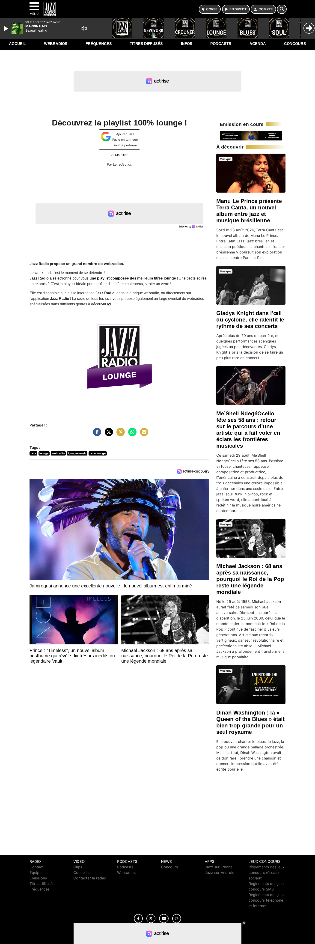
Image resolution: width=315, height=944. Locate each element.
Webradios (55, 44)
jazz (33, 453)
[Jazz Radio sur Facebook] (138, 918)
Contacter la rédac (89, 878)
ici (109, 304)
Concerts (81, 872)
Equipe (36, 872)
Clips (77, 867)
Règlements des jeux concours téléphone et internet (267, 900)
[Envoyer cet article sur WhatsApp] (131, 434)
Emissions (38, 878)
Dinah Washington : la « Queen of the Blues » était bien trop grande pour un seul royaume (250, 722)
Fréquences (99, 44)
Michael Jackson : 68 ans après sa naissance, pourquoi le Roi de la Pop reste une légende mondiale (250, 579)
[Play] (6, 28)
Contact (37, 867)
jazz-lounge (98, 453)
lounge (43, 453)
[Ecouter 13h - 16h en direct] (251, 135)
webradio (58, 453)
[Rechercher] (282, 9)
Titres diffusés (146, 44)
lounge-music (77, 453)
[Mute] (84, 28)
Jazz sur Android (220, 872)
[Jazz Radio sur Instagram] (176, 918)
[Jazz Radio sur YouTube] (164, 918)
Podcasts (220, 44)
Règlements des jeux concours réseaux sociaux (267, 872)
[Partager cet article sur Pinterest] (119, 434)
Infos (186, 44)
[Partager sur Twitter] (107, 434)
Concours (295, 44)
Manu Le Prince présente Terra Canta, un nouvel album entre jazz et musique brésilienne (249, 210)
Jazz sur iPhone (218, 867)
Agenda (258, 44)
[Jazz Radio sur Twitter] (150, 918)
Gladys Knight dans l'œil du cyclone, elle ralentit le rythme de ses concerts (250, 319)
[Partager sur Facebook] (96, 434)
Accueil (17, 44)
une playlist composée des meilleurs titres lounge (132, 278)
